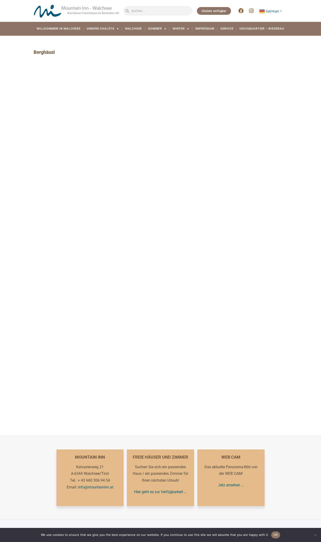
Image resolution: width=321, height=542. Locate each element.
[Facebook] (241, 11)
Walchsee (133, 28)
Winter (178, 28)
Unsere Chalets (100, 28)
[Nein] (315, 535)
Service (227, 28)
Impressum (204, 28)
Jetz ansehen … (231, 485)
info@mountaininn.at (95, 487)
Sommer (155, 28)
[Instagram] (251, 11)
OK (276, 535)
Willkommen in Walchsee (59, 28)
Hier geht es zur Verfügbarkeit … (160, 492)
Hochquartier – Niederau (261, 28)
